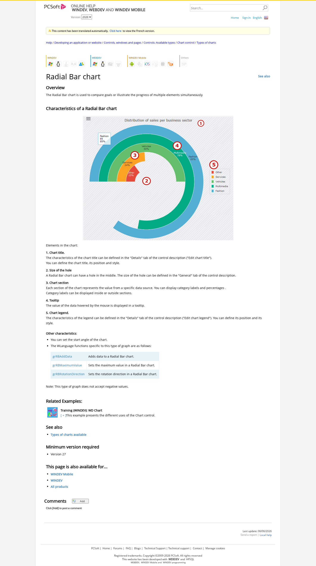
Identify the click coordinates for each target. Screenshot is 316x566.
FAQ (128, 548)
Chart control (185, 42)
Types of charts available (68, 435)
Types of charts (206, 42)
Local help (266, 535)
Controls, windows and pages (122, 42)
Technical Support (155, 548)
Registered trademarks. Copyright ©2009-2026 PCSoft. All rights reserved (158, 555)
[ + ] (63, 415)
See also (264, 76)
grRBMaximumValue (67, 365)
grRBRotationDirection (69, 374)
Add (82, 501)
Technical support (178, 548)
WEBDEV (135, 562)
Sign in (246, 18)
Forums (117, 548)
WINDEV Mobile (62, 474)
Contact (197, 548)
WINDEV (56, 480)
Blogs (137, 548)
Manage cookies (215, 548)
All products (59, 487)
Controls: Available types (159, 42)
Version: (76, 17)
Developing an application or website (77, 42)
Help (49, 42)
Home (235, 18)
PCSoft (95, 548)
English (257, 18)
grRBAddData (62, 356)
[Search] (265, 8)
